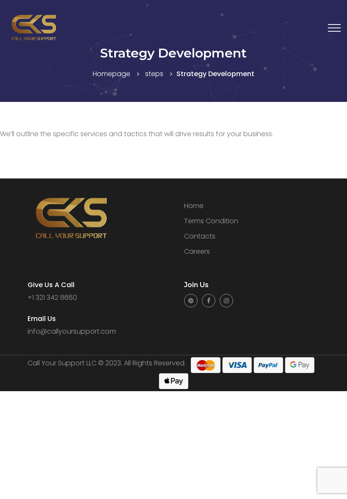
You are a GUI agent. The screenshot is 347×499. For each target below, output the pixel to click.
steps (154, 74)
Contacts (199, 236)
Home (194, 206)
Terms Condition (211, 221)
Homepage (111, 74)
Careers (197, 251)
